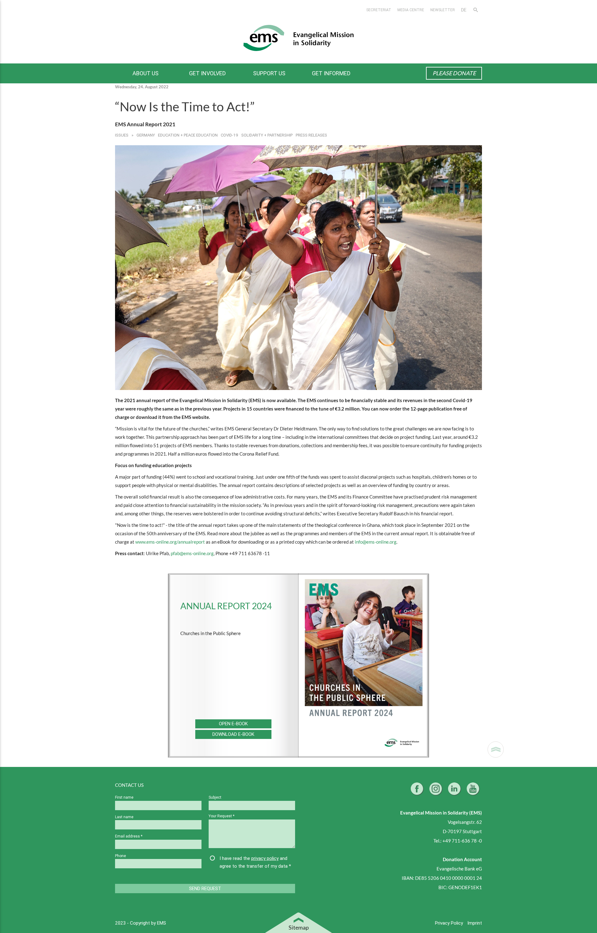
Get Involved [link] (207, 73)
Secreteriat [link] (378, 9)
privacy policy (265, 858)
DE (463, 10)
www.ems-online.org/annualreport (170, 542)
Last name (124, 817)
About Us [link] (145, 73)
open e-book (233, 723)
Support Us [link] (269, 73)
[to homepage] (298, 37)
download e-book (233, 734)
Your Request (221, 816)
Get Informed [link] (331, 73)
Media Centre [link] (410, 9)
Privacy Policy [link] (449, 923)
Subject (215, 797)
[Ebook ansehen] (363, 665)
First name (124, 797)
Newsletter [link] (442, 9)
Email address (128, 836)
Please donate (454, 73)
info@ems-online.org (375, 542)
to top (496, 749)
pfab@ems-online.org (192, 553)
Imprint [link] (474, 923)
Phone (120, 855)
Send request (205, 888)
